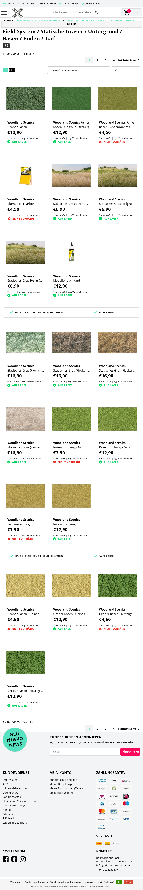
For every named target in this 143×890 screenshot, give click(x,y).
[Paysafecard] (114, 819)
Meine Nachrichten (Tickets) (67, 788)
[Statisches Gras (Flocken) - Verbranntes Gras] (71, 342)
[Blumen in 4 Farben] (26, 175)
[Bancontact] (114, 811)
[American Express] (101, 781)
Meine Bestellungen (62, 784)
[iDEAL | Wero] (126, 796)
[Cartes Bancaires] (101, 788)
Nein (128, 882)
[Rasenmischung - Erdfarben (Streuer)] (71, 496)
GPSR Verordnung (14, 805)
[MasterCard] (101, 811)
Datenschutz (10, 792)
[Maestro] (126, 804)
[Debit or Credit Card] (126, 788)
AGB (5, 784)
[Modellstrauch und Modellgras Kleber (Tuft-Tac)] (71, 252)
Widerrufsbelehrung (15, 788)
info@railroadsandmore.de (113, 865)
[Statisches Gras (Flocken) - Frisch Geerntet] (117, 342)
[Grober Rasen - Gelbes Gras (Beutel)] (26, 585)
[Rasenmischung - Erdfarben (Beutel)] (26, 496)
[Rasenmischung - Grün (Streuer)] (117, 419)
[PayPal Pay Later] (101, 819)
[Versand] (99, 843)
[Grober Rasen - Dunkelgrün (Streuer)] (26, 98)
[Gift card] (114, 796)
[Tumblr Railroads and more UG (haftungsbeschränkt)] (14, 860)
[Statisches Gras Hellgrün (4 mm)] (117, 175)
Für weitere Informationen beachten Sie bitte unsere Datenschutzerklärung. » (72, 886)
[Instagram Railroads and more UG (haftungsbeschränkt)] (23, 860)
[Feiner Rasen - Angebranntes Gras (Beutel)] (117, 98)
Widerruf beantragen (16, 822)
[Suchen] (96, 12)
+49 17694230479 (107, 869)
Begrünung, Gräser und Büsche (84, 21)
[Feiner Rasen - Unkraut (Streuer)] (71, 98)
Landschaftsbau (52, 21)
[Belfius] (126, 781)
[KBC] (101, 804)
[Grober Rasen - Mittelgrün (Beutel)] (117, 585)
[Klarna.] (114, 804)
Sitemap (8, 814)
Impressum (10, 780)
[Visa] (126, 819)
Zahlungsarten (12, 797)
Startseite (9, 21)
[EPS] (101, 796)
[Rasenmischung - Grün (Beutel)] (71, 419)
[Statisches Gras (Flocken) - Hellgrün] (26, 342)
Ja (119, 882)
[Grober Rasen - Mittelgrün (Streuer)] (26, 662)
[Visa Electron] (101, 826)
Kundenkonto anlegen (63, 780)
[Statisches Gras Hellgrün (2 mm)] (26, 252)
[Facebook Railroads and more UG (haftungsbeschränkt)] (6, 860)
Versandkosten (34, 138)
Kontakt (7, 809)
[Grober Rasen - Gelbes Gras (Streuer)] (71, 585)
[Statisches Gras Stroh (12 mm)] (71, 175)
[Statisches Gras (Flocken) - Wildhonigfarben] (26, 419)
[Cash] (114, 788)
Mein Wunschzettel (62, 792)
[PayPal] (126, 811)
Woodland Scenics (28, 21)
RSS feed (8, 818)
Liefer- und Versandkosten (19, 801)
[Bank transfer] (114, 781)
